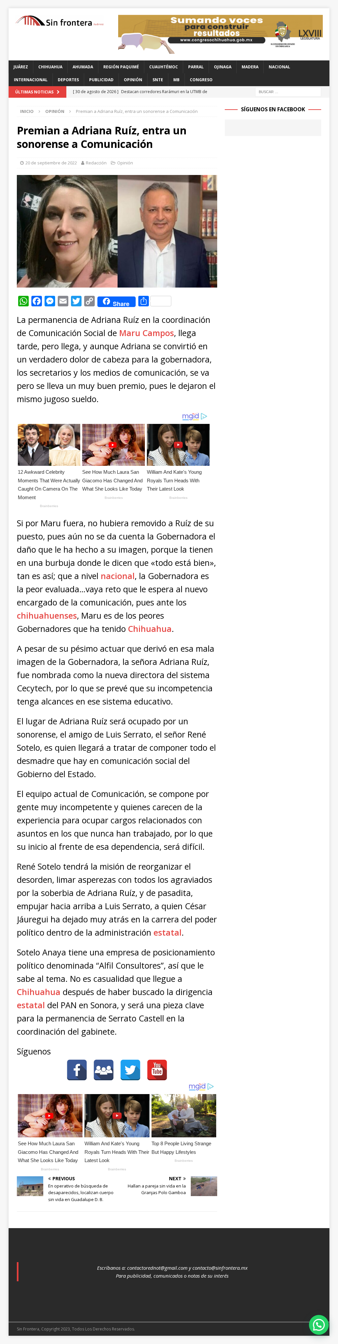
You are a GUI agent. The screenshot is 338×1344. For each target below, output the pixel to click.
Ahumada (83, 67)
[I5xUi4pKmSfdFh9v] (220, 50)
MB (176, 80)
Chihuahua (50, 67)
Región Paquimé (121, 67)
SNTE (157, 80)
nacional (118, 575)
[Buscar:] (288, 91)
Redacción (96, 163)
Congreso (201, 80)
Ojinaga (222, 67)
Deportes (68, 80)
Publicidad (101, 80)
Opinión (133, 80)
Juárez (21, 67)
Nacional (279, 67)
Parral (196, 67)
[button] (319, 1325)
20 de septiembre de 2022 (51, 163)
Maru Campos (146, 332)
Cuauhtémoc (163, 67)
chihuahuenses (47, 615)
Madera (250, 67)
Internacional (31, 80)
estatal (167, 932)
